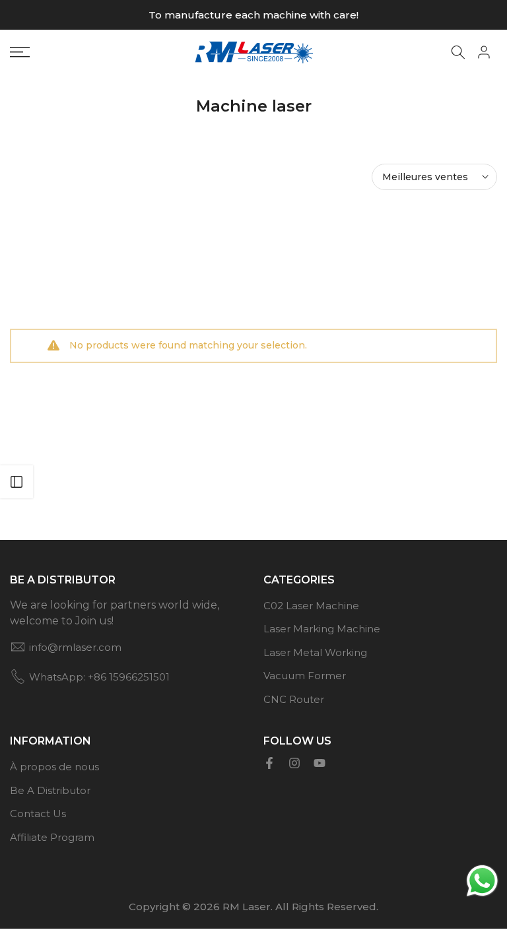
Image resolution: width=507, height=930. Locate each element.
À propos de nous (54, 766)
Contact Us (38, 813)
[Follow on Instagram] (294, 763)
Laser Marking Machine (321, 628)
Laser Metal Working (315, 652)
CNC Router (293, 699)
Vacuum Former (304, 675)
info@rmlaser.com (75, 647)
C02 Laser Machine (311, 605)
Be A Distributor (50, 790)
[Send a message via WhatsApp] (482, 881)
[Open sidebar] (16, 481)
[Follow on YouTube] (319, 763)
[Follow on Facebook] (269, 763)
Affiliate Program (52, 837)
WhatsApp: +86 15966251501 (99, 677)
